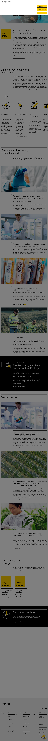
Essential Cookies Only (42, 9)
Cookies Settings (42, 6)
